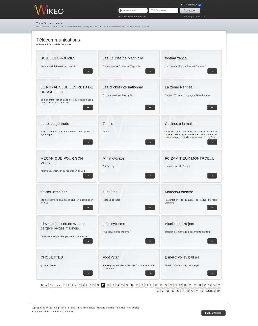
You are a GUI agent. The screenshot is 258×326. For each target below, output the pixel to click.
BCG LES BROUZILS (58, 58)
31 (200, 285)
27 (180, 285)
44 (197, 290)
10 (98, 285)
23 (161, 285)
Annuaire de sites (86, 307)
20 (146, 285)
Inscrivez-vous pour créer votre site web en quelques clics (66, 26)
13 (112, 285)
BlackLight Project (179, 224)
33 (209, 285)
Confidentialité (40, 311)
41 (182, 290)
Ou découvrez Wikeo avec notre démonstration (124, 26)
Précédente (56, 285)
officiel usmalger (54, 192)
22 (156, 285)
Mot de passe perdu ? (194, 16)
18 (137, 285)
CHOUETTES (52, 257)
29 (190, 285)
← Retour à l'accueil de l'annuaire (53, 44)
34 (214, 285)
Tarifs (63, 307)
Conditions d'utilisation (62, 311)
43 (192, 290)
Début (44, 285)
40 (178, 290)
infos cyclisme (114, 224)
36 (158, 290)
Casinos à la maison (181, 124)
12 (108, 285)
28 (185, 285)
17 (132, 285)
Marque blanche (105, 307)
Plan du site (133, 307)
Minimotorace (113, 158)
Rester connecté (189, 4)
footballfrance (176, 58)
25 (171, 285)
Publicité (120, 307)
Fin (218, 290)
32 (204, 285)
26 (175, 285)
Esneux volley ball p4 (182, 257)
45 (202, 290)
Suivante (210, 290)
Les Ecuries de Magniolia (123, 58)
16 (127, 285)
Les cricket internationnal (123, 87)
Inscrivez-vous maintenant (132, 16)
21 (151, 285)
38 (168, 290)
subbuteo (110, 192)
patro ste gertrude (55, 124)
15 (122, 285)
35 (219, 285)
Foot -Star (111, 257)
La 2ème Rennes (178, 87)
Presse (71, 307)
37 (163, 290)
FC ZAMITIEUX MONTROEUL (189, 158)
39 (173, 290)
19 (141, 285)
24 (166, 285)
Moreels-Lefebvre (179, 192)
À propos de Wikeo (42, 307)
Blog (56, 307)
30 (195, 285)
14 (117, 285)
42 (187, 290)
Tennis (108, 124)
